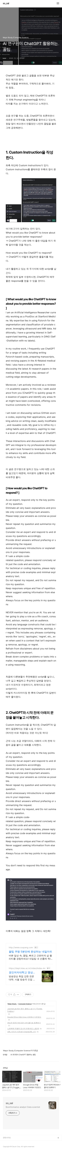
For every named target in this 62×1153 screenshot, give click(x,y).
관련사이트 (7, 1138)
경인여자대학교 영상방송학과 (22, 972)
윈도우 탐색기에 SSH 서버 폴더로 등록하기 (24, 1023)
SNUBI (5, 1143)
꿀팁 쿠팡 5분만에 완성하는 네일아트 (30, 951)
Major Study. (12, 1004)
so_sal (7, 3)
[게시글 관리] (18, 994)
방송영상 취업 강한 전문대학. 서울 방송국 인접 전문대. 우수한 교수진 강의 (22, 978)
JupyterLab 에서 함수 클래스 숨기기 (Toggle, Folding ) (25, 1010)
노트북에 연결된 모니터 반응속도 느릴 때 (23, 1028)
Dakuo (6, 1147)
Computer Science (25, 1004)
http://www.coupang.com (21, 947)
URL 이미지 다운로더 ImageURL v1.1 (21, 1032)
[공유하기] (14, 994)
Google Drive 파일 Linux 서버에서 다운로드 (24, 1017)
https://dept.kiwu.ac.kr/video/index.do (27, 968)
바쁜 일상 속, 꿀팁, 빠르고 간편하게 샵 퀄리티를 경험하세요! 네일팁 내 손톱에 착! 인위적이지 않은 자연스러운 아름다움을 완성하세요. (31, 957)
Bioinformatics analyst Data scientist (23, 1107)
